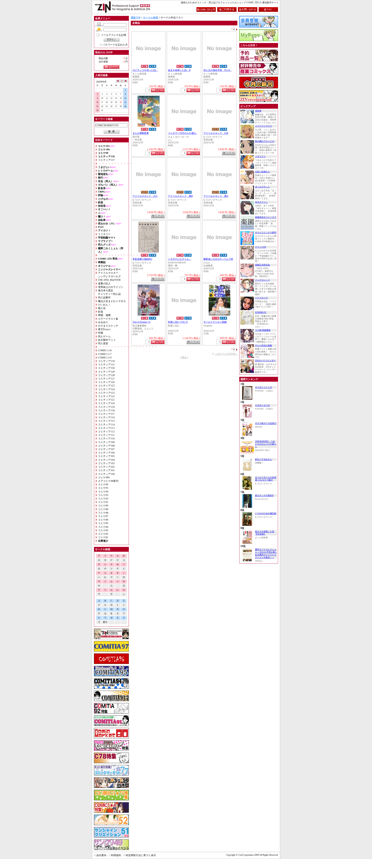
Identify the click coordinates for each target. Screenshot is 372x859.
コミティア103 (106, 463)
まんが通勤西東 (141, 133)
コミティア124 (106, 389)
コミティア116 (106, 417)
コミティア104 (106, 459)
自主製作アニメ (107, 339)
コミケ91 (103, 502)
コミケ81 (103, 537)
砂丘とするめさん (263, 459)
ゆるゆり (103, 322)
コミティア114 (106, 424)
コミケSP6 (104, 477)
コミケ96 (103, 484)
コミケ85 (103, 523)
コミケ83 (103, 530)
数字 (105, 622)
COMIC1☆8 (105, 350)
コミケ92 (103, 498)
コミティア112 (106, 431)
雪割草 (258, 111)
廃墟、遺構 (104, 315)
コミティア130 (106, 368)
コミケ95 (103, 487)
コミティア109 (106, 442)
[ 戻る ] (184, 357)
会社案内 (101, 855)
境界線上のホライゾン (110, 287)
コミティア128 (106, 375)
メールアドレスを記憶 (113, 35)
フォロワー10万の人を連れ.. (182, 133)
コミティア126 (106, 382)
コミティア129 (106, 371)
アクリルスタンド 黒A (215, 196)
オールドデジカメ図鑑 (215, 322)
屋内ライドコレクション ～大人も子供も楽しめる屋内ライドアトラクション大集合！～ (266, 553)
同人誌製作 (104, 297)
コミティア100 (106, 474)
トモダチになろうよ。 (179, 259)
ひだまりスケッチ (108, 325)
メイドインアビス (263, 126)
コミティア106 (106, 452)
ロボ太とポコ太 (262, 405)
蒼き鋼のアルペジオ (264, 141)
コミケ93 (103, 495)
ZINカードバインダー (265, 361)
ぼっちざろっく (262, 187)
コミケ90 (103, 505)
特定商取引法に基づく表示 (141, 855)
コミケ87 (103, 516)
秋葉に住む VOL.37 (178, 322)
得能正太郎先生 (262, 265)
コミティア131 (106, 364)
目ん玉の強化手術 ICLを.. (217, 70)
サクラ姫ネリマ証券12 (265, 423)
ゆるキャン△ (261, 202)
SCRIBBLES (260, 312)
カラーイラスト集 (108, 318)
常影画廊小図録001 (142, 259)
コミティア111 (106, 435)
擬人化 (102, 308)
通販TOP (135, 17)
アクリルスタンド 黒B (180, 196)
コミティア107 (106, 449)
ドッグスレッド (262, 280)
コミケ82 (103, 533)
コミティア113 (106, 428)
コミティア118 (106, 410)
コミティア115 (106, 420)
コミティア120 (106, 403)
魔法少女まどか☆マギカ (112, 301)
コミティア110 (106, 438)
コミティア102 (106, 466)
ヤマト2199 (260, 247)
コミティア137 (106, 159)
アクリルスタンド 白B (215, 133)
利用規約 (116, 855)
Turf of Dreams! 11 (142, 322)
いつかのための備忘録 (265, 513)
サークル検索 (150, 17)
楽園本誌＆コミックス (265, 217)
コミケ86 (103, 519)
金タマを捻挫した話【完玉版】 (264, 532)
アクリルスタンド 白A (145, 196)
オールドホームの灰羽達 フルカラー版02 (265, 478)
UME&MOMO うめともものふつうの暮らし (265, 444)
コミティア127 (106, 378)
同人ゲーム (104, 336)
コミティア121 (106, 399)
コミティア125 (106, 385)
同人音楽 (103, 343)
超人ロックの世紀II (264, 495)
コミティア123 (106, 392)
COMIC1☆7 (105, 354)
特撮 (100, 332)
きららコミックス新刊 (265, 233)
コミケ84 (103, 526)
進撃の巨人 (104, 283)
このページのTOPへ (226, 353)
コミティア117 (106, 413)
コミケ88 (103, 512)
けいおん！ (104, 304)
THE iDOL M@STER (109, 279)
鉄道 (100, 311)
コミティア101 (106, 470)
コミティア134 (106, 361)
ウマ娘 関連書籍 (262, 330)
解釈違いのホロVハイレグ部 (218, 259)
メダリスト (260, 156)
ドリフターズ (261, 298)
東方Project (104, 329)
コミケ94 (103, 491)
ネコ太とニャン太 (263, 387)
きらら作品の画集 (263, 345)
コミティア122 (106, 396)
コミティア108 (106, 445)
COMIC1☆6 (105, 357)
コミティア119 (106, 406)
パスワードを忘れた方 (115, 44)
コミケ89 (103, 509)
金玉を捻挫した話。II (179, 70)
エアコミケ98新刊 (108, 480)
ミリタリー (104, 234)
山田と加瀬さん (262, 172)
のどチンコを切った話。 (145, 70)
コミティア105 (106, 456)
